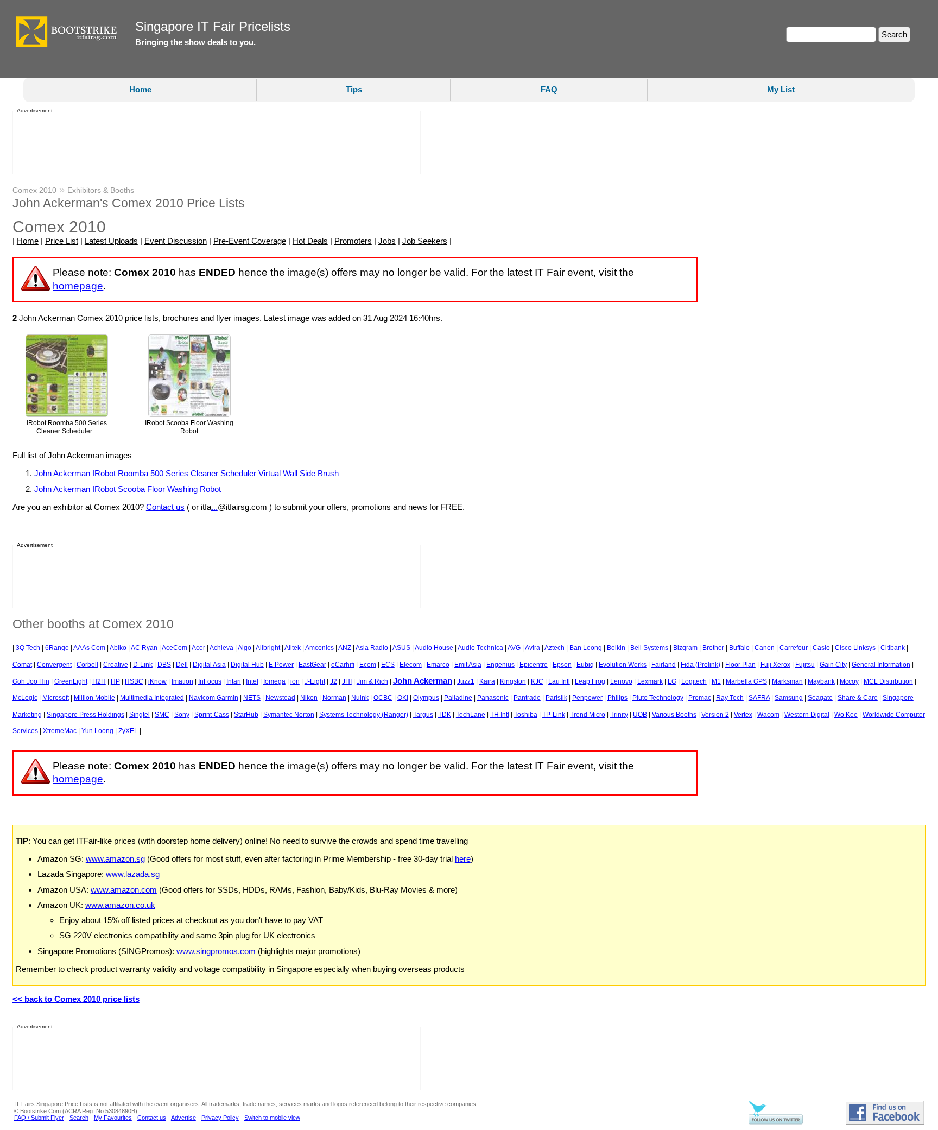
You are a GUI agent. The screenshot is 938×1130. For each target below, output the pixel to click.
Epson (562, 664)
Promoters (353, 240)
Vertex (743, 714)
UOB (640, 714)
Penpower (587, 698)
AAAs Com (89, 648)
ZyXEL (128, 731)
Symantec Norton (288, 714)
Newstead (280, 698)
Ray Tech (730, 698)
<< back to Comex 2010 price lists (76, 998)
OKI (402, 698)
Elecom (411, 664)
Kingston (513, 681)
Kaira (487, 681)
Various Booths (674, 714)
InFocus (209, 681)
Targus (423, 714)
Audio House (434, 648)
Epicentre (533, 664)
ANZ (344, 648)
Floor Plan (740, 664)
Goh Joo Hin (30, 681)
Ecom (367, 664)
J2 (333, 681)
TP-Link (553, 714)
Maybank (821, 681)
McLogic (24, 698)
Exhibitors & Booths (100, 190)
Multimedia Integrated (152, 698)
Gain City (833, 664)
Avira (532, 648)
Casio (821, 648)
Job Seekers (424, 240)
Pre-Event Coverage (249, 240)
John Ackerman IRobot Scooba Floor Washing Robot (127, 489)
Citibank (892, 648)
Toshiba (525, 714)
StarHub (246, 714)
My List (781, 89)
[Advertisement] (213, 142)
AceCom (174, 648)
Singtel (139, 714)
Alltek (292, 648)
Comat (22, 664)
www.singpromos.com (216, 951)
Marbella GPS (746, 681)
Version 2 (715, 714)
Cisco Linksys (855, 648)
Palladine (458, 698)
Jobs (387, 240)
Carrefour (793, 648)
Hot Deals (310, 240)
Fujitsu (805, 664)
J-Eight (315, 681)
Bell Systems (649, 648)
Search (78, 1117)
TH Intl (499, 714)
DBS (164, 664)
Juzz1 (465, 681)
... (214, 507)
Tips (354, 89)
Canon (765, 648)
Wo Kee (846, 714)
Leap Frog (590, 681)
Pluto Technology (657, 698)
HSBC (134, 681)
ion (295, 681)
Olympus (426, 698)
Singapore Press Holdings (85, 714)
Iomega (274, 681)
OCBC (382, 698)
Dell (182, 664)
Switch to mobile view (272, 1117)
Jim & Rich (372, 681)
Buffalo (739, 648)
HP (115, 681)
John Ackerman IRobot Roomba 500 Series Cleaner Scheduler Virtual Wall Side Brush (186, 473)
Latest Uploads (111, 240)
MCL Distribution (888, 681)
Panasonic (493, 698)
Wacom (768, 714)
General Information (881, 664)
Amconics (319, 648)
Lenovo (621, 681)
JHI (347, 681)
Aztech (554, 648)
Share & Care (858, 698)
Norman (334, 698)
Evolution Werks (623, 664)
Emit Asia (467, 664)
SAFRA (759, 698)
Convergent (54, 664)
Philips (617, 698)
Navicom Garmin (213, 698)
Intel (252, 681)
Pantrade (527, 698)
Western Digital (806, 714)
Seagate (820, 698)
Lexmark (650, 681)
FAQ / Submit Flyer (39, 1117)
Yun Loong (98, 731)
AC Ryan (144, 648)
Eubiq (585, 664)
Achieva (221, 648)
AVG (514, 648)
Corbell (87, 664)
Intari (233, 681)
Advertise (183, 1117)
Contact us (165, 507)
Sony (181, 714)
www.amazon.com (124, 889)
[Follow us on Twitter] (776, 1122)
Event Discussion (175, 240)
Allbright (268, 648)
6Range (57, 648)
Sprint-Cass (211, 714)
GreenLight (70, 681)
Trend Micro (587, 714)
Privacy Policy (220, 1117)
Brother (713, 648)
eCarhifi (342, 664)
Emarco (438, 664)
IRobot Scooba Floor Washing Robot (189, 427)
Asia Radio (372, 648)
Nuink (360, 698)
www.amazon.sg (115, 858)
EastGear (312, 664)
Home (140, 89)
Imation (182, 681)
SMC (162, 714)
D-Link (143, 664)
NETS (252, 698)
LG (672, 681)
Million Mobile (94, 698)
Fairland (663, 664)
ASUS (401, 648)
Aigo (244, 648)
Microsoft (55, 698)
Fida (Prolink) (700, 664)
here (463, 858)
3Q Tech (28, 648)
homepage (78, 286)
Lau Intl (559, 681)
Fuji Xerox (775, 664)
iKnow (157, 681)
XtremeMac (60, 731)
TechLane (470, 714)
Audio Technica (481, 648)
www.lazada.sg (133, 874)
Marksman (787, 681)
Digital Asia (209, 664)
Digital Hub (247, 664)
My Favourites (113, 1117)
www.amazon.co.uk (120, 905)
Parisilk (556, 698)
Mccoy (849, 681)
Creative (115, 664)
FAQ (549, 89)
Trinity (619, 714)
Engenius (500, 664)
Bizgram (685, 648)
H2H (99, 681)
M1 (716, 681)
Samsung (789, 698)
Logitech (694, 681)
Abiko (118, 648)
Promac (699, 698)
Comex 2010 (34, 190)
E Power (281, 664)
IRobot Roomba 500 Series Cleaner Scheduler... (67, 427)
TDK (444, 714)
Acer (198, 648)
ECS (388, 664)
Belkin (616, 648)
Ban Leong (585, 648)
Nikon (309, 698)
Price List (61, 240)
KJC (537, 681)
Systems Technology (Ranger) (363, 714)
